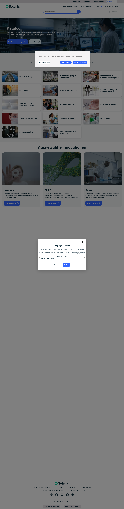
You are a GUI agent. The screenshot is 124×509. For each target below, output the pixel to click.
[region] (62, 59)
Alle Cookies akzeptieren (80, 62)
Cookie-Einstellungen (44, 62)
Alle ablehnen (65, 62)
